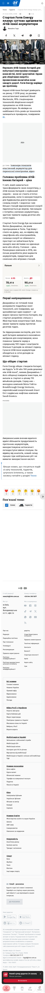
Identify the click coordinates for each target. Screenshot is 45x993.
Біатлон (9, 868)
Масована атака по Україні (17, 723)
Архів (26, 658)
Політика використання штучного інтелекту (11, 663)
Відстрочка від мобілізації (16, 753)
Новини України (13, 688)
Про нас (6, 630)
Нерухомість (12, 839)
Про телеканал (8, 642)
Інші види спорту (13, 871)
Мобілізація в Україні (16, 737)
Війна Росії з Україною (17, 708)
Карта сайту (28, 662)
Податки (10, 782)
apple (25, 917)
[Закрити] (40, 974)
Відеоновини (11, 694)
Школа (9, 822)
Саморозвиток (12, 828)
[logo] (15, 3)
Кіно (9, 792)
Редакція (6, 634)
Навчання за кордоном (15, 831)
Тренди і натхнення (14, 848)
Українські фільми (13, 799)
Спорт (9, 856)
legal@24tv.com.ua (29, 958)
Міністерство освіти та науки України (21, 819)
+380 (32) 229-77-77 (16, 955)
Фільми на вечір (13, 802)
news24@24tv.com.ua (11, 596)
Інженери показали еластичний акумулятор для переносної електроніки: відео (18, 168)
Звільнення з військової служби (19, 740)
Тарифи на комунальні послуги (18, 778)
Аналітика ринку (13, 842)
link (25, 606)
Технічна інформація (31, 643)
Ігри (25, 666)
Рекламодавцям (8, 649)
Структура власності (31, 655)
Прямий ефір (12, 691)
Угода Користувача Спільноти (31, 635)
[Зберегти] (38, 35)
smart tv (9, 923)
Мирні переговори (14, 717)
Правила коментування (32, 640)
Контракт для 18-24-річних (17, 750)
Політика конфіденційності (9, 657)
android (9, 917)
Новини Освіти (13, 816)
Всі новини (11, 681)
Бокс (8, 859)
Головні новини (13, 684)
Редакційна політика (10, 638)
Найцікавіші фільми (14, 795)
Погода (9, 700)
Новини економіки (15, 766)
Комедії (9, 805)
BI (4, 117)
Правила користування (11, 653)
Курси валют (11, 772)
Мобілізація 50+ (12, 743)
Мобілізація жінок (13, 746)
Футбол (9, 862)
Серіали (10, 808)
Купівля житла (12, 845)
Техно (5, 10)
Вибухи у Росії (12, 726)
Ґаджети (12, 10)
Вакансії (27, 651)
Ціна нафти (11, 769)
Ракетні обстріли (13, 711)
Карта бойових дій (14, 714)
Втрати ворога (12, 729)
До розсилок (14, 902)
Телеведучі (7, 646)
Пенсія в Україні (13, 785)
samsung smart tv (25, 923)
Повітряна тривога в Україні (17, 720)
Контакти (27, 647)
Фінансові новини (13, 775)
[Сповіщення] (42, 3)
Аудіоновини (11, 697)
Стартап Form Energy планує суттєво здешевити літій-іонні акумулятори (29, 10)
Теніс (8, 865)
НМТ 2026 (10, 825)
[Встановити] (22, 977)
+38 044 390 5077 (30, 596)
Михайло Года (13, 28)
